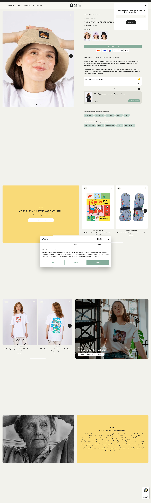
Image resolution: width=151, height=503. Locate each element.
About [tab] (99, 244)
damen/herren (96, 14)
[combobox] (131, 16)
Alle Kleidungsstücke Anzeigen (91, 354)
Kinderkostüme (89, 125)
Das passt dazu (112, 89)
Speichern (131, 22)
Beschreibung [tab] (88, 57)
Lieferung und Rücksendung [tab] (111, 57)
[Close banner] (108, 239)
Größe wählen (134, 100)
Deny (53, 262)
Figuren (18, 5)
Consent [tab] (52, 244)
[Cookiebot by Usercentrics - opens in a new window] (98, 239)
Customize (75, 262)
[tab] (36, 104)
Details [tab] (75, 244)
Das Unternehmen (37, 5)
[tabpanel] (113, 66)
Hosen (120, 125)
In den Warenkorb (112, 46)
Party (126, 115)
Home (85, 14)
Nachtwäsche (129, 125)
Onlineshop (10, 5)
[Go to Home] (75, 5)
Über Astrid (26, 5)
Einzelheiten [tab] (97, 57)
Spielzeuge (110, 115)
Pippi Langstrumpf (90, 18)
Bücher (119, 115)
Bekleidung (88, 115)
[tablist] (113, 57)
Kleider (100, 125)
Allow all (98, 262)
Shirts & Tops (110, 125)
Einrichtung (99, 115)
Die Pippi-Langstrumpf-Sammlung (40, 220)
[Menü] (148, 488)
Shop (89, 14)
